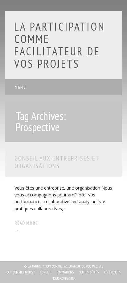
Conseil (45, 272)
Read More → (26, 226)
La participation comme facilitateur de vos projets (59, 45)
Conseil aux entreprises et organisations (56, 162)
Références (112, 272)
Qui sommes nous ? (21, 272)
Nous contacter (64, 278)
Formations (65, 272)
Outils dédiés (89, 272)
